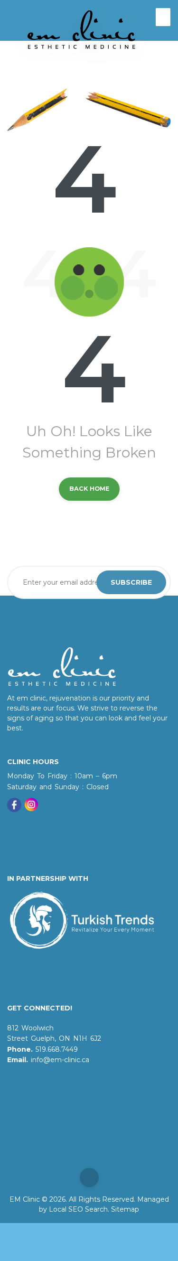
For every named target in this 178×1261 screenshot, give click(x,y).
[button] (163, 17)
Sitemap (125, 1209)
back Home (89, 488)
